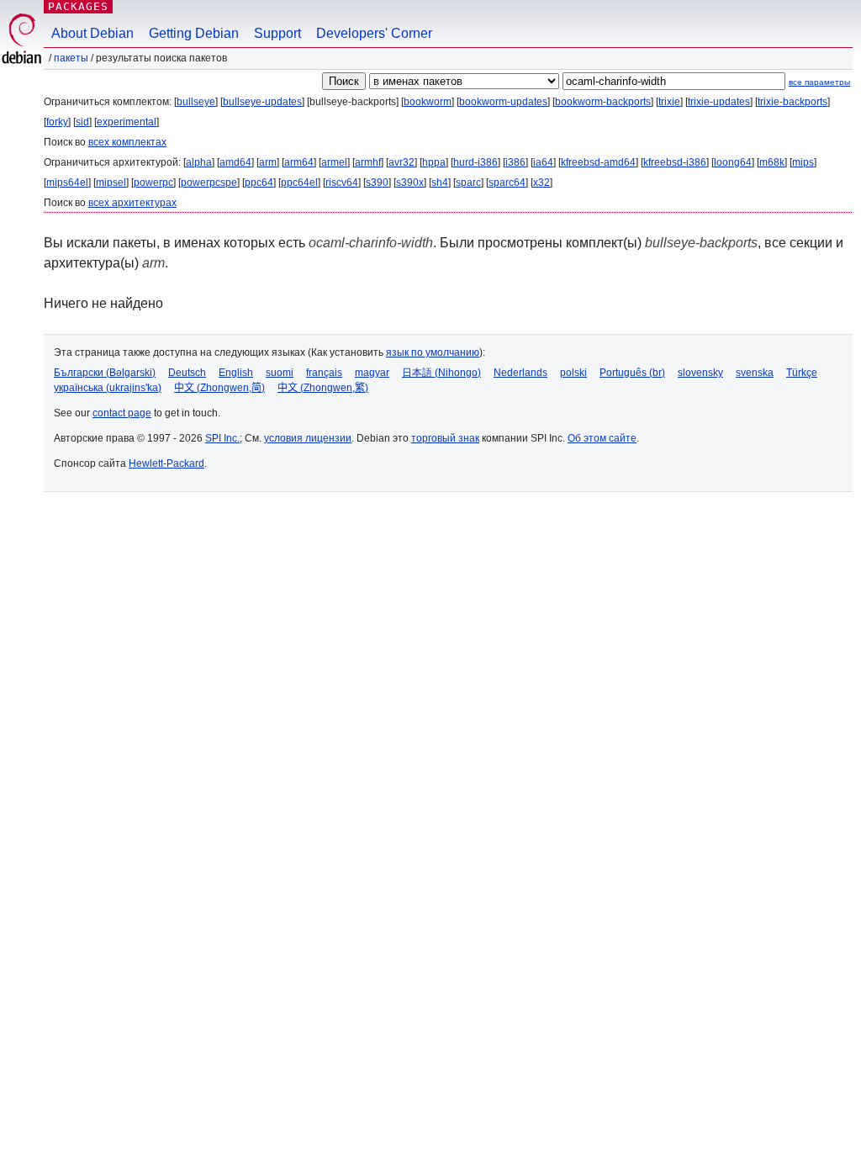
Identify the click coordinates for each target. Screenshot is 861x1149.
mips (803, 162)
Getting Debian (194, 33)
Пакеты (71, 58)
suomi (279, 373)
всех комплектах (127, 142)
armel (334, 162)
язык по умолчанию (432, 352)
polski (573, 373)
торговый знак (445, 438)
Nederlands (520, 373)
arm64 (299, 162)
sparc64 (507, 182)
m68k (771, 162)
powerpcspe (209, 182)
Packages (78, 6)
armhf (368, 162)
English (236, 373)
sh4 (439, 182)
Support (277, 33)
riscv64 (341, 182)
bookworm (428, 102)
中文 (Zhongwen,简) (219, 388)
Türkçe (801, 373)
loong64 (733, 162)
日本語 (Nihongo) (441, 373)
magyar (372, 373)
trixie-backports (792, 102)
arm (268, 162)
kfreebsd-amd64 (598, 162)
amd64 (235, 162)
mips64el (67, 182)
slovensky (700, 373)
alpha (199, 162)
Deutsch (187, 373)
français (324, 373)
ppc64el (299, 182)
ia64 (543, 162)
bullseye (196, 102)
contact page (121, 413)
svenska (755, 373)
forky (57, 122)
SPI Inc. (222, 438)
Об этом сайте (602, 438)
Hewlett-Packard (166, 463)
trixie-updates (719, 102)
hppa (434, 162)
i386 (515, 162)
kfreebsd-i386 (674, 162)
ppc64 (259, 182)
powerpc (153, 182)
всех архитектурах (132, 203)
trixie (669, 102)
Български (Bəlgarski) (105, 373)
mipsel (111, 182)
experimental (126, 122)
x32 (541, 182)
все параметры (819, 82)
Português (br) (632, 373)
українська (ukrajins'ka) (107, 388)
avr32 (401, 162)
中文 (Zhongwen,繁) (322, 388)
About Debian (92, 33)
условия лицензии (307, 438)
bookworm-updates (503, 102)
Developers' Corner (374, 33)
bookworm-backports (603, 102)
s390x (410, 182)
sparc (468, 182)
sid (82, 122)
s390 (377, 182)
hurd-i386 (475, 162)
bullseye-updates (262, 102)
